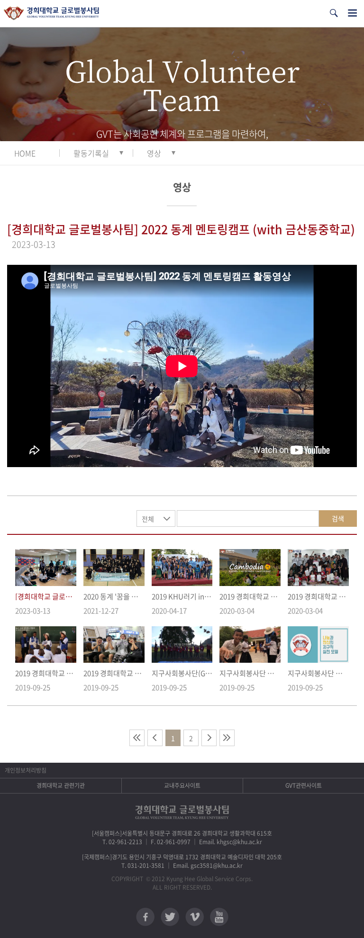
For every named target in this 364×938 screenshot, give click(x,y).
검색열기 (333, 13)
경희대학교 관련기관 (60, 785)
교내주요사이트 (182, 785)
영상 (154, 153)
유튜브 (219, 917)
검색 (338, 518)
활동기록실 (91, 153)
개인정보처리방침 (25, 770)
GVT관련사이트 (303, 785)
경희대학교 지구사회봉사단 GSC (51, 13)
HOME (25, 153)
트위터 (170, 917)
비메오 (194, 917)
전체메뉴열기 (352, 13)
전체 (148, 518)
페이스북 (145, 917)
